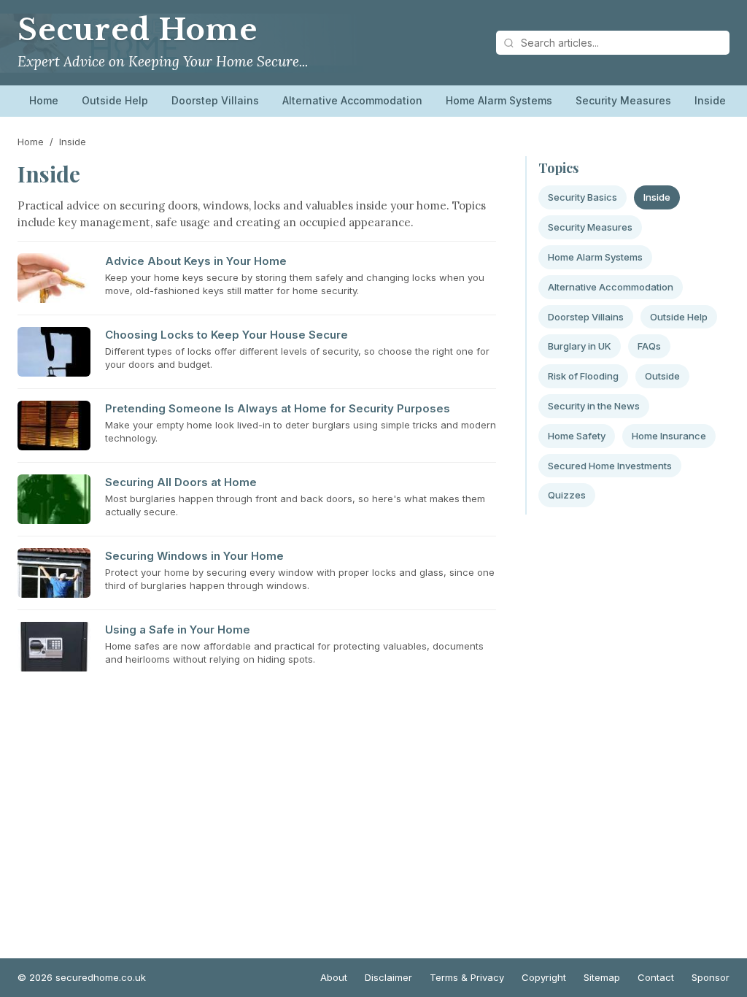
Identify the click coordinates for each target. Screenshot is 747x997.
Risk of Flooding (583, 376)
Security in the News (594, 406)
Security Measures (623, 100)
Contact (656, 977)
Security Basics (582, 197)
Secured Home (137, 30)
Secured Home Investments (610, 465)
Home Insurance (669, 436)
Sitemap (602, 977)
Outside (662, 376)
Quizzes (567, 495)
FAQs (649, 346)
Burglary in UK (579, 346)
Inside (710, 100)
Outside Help (115, 100)
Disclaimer (388, 977)
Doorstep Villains (215, 100)
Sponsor (710, 977)
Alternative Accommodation (352, 100)
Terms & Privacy (467, 977)
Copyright (544, 977)
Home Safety (576, 436)
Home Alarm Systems (499, 100)
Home (43, 100)
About (333, 977)
